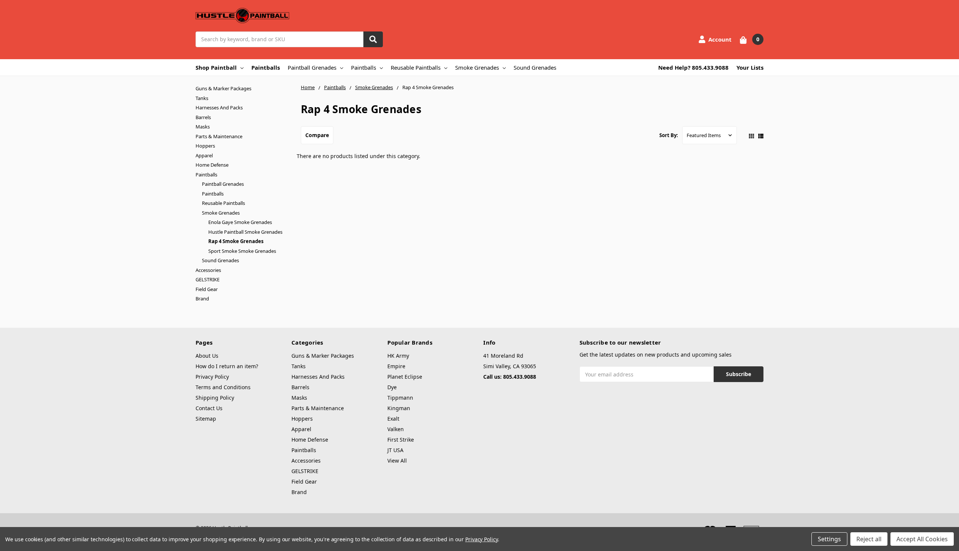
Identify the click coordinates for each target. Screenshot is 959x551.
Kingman (398, 408)
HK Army (398, 355)
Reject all (868, 539)
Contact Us (209, 408)
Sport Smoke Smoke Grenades (242, 251)
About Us (207, 355)
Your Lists (749, 67)
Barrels (203, 117)
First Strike (400, 439)
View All (397, 460)
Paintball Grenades (312, 67)
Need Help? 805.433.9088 (693, 67)
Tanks (202, 98)
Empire (396, 366)
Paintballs (265, 67)
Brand (202, 298)
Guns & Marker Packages (223, 88)
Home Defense (212, 164)
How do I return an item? (227, 366)
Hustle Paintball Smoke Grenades (245, 231)
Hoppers (205, 145)
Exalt (393, 418)
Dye (392, 387)
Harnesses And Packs (219, 107)
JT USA (395, 450)
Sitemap (206, 418)
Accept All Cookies (922, 539)
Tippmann (400, 397)
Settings (829, 539)
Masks (203, 126)
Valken (395, 429)
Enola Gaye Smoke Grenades (240, 222)
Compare (317, 135)
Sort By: (668, 135)
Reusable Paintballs (416, 67)
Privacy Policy (212, 376)
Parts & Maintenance (219, 136)
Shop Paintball (216, 67)
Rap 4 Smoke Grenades (235, 241)
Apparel (204, 155)
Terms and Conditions (223, 387)
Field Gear (207, 289)
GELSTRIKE (208, 279)
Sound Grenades (535, 67)
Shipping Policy (215, 397)
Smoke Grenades (477, 67)
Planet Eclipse (404, 376)
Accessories (208, 270)
